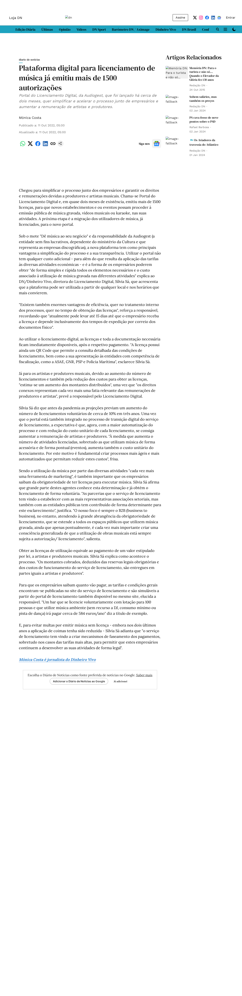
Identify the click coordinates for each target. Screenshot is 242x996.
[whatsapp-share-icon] (23, 145)
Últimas (47, 29)
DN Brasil (189, 29)
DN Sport (99, 29)
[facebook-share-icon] (38, 145)
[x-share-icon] (30, 145)
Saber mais (144, 675)
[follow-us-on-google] (156, 143)
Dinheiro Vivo (166, 29)
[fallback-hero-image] (177, 72)
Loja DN (15, 18)
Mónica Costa (30, 118)
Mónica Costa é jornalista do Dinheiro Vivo (57, 659)
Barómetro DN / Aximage (131, 29)
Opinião (65, 29)
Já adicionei (120, 681)
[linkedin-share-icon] (45, 145)
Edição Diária (25, 29)
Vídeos (81, 29)
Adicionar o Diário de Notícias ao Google (79, 681)
